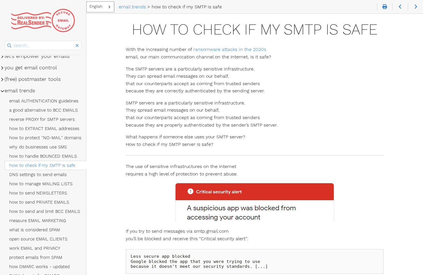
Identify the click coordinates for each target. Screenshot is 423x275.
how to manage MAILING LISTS (41, 183)
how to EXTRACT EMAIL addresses (44, 128)
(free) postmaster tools (33, 79)
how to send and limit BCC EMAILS (44, 211)
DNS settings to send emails (38, 174)
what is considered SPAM (34, 229)
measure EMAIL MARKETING (37, 220)
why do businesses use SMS (38, 147)
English (95, 6)
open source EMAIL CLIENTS (38, 239)
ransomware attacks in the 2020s (229, 49)
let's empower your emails (37, 56)
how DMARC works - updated (39, 266)
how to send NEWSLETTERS (38, 193)
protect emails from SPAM (35, 257)
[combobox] (100, 6)
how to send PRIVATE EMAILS (39, 202)
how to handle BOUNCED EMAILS (43, 156)
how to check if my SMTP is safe (42, 165)
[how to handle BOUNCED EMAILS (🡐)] (399, 7)
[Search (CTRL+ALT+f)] (9, 45)
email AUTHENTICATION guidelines (44, 101)
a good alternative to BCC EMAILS (43, 110)
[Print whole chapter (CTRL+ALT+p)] (384, 7)
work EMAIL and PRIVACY (34, 248)
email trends (20, 90)
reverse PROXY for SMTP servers (42, 119)
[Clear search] (77, 45)
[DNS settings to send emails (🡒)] (415, 7)
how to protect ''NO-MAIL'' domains (45, 137)
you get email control (31, 67)
